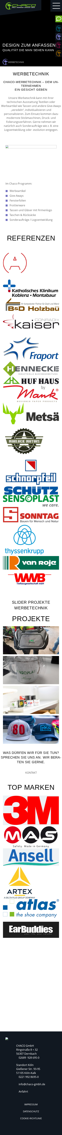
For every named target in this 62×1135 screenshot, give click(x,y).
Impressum (31, 1104)
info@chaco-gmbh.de (32, 1084)
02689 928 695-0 (29, 1057)
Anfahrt (23, 1091)
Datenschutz (31, 1111)
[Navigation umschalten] (56, 6)
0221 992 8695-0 (29, 1077)
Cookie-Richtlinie (31, 1118)
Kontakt (31, 772)
